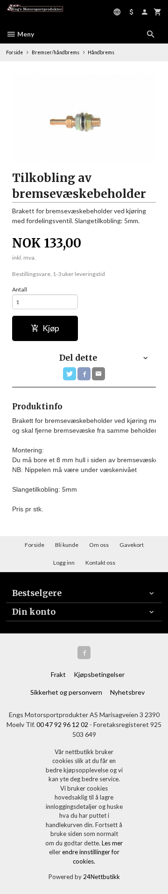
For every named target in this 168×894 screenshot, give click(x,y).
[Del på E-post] (98, 373)
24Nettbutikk (101, 876)
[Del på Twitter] (69, 373)
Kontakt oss (100, 562)
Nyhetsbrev (127, 692)
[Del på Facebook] (84, 373)
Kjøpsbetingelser (99, 674)
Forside (14, 52)
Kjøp (50, 328)
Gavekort (131, 544)
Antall (19, 289)
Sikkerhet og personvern (66, 692)
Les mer (112, 843)
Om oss (99, 544)
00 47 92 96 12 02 (62, 724)
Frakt (58, 674)
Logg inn (64, 562)
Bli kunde (66, 544)
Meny (25, 34)
